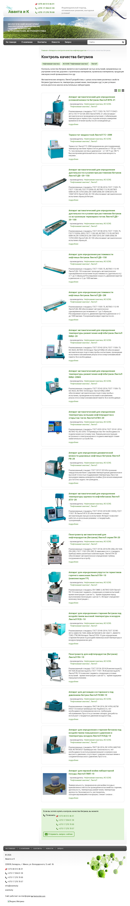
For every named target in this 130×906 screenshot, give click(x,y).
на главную (10, 848)
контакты (38, 848)
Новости (56, 42)
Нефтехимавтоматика (51, 64)
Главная (44, 50)
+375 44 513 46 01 (45, 4)
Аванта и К (18, 11)
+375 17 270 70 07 (66, 828)
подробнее (73, 124)
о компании (24, 848)
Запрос (68, 42)
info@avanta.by (11, 886)
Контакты (42, 42)
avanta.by (9, 890)
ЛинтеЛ (94, 64)
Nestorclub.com (39, 896)
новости (49, 848)
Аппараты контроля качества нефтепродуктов (67, 50)
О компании (26, 42)
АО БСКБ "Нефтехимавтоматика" (75, 64)
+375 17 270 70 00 (45, 12)
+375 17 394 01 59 (45, 8)
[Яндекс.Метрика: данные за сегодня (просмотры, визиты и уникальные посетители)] (16, 901)
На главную (11, 42)
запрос (60, 848)
